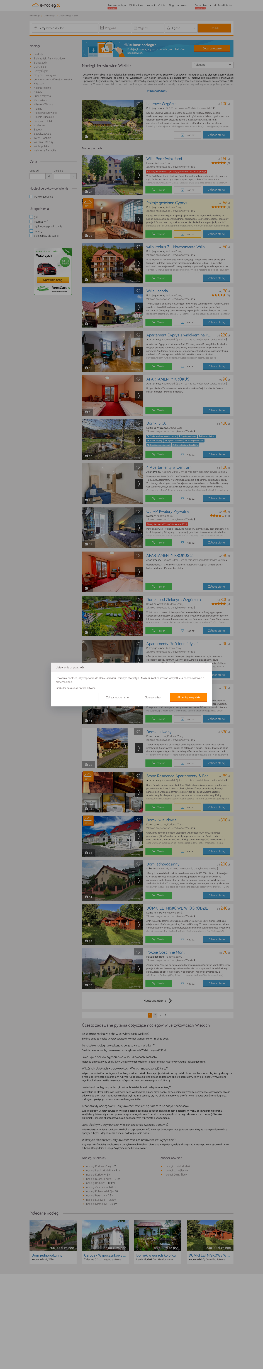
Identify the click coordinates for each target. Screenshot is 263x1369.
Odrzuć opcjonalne (117, 697)
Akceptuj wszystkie (188, 697)
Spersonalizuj (153, 697)
